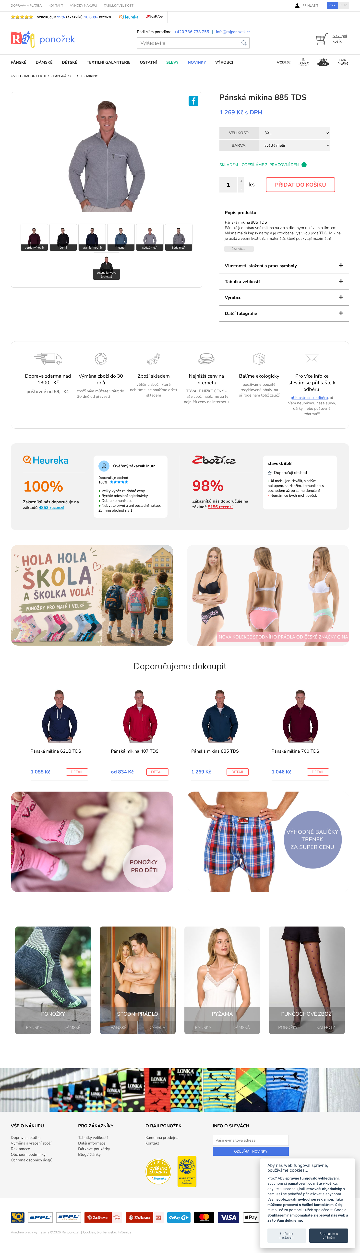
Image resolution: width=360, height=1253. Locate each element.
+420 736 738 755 (191, 32)
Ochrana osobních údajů (31, 1160)
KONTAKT (55, 5)
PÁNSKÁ (203, 1027)
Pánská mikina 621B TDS (56, 751)
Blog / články (89, 1154)
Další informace (92, 1143)
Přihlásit (310, 5)
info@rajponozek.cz (233, 32)
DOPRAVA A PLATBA (26, 5)
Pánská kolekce (68, 76)
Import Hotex (36, 76)
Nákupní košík (340, 38)
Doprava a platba (25, 1137)
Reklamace (20, 1149)
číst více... (239, 249)
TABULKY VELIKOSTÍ (119, 5)
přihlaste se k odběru (309, 397)
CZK (332, 5)
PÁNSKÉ (34, 1027)
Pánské (18, 62)
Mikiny (92, 76)
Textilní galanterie (109, 62)
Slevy (172, 62)
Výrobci (224, 62)
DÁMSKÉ (72, 1027)
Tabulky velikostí (93, 1137)
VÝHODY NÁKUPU (83, 5)
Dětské (69, 62)
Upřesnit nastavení (286, 1235)
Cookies (89, 1232)
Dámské (44, 62)
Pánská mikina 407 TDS (134, 751)
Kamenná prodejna (161, 1137)
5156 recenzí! (220, 507)
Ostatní (148, 62)
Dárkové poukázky (94, 1149)
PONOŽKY (288, 1027)
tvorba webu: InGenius (114, 1232)
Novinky (197, 62)
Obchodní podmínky (28, 1154)
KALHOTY (325, 1027)
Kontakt (152, 1143)
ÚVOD (16, 76)
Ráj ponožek (71, 1232)
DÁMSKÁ (241, 1027)
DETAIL (77, 772)
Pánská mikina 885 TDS (215, 751)
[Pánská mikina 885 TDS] (106, 211)
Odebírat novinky (250, 1151)
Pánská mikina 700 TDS (295, 751)
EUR (343, 5)
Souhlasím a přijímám (329, 1235)
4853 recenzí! (51, 507)
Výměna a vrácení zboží (31, 1143)
